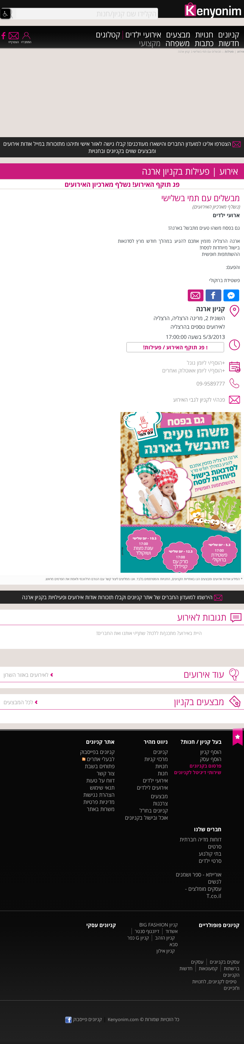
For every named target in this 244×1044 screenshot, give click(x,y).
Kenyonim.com (123, 1019)
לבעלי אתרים (100, 759)
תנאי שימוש (102, 787)
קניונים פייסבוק (87, 1019)
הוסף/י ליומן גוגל (204, 362)
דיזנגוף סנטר (147, 931)
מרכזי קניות (156, 759)
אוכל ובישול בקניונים (146, 817)
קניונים (228, 35)
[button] (5, 14)
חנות (163, 773)
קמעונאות (208, 968)
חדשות (228, 43)
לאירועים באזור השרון (26, 674)
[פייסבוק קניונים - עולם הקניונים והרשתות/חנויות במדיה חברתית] (3, 35)
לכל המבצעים (18, 702)
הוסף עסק (210, 759)
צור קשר (106, 773)
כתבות (204, 43)
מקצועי (150, 43)
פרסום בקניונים (205, 766)
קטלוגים (108, 35)
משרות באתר (101, 809)
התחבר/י (26, 42)
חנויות (204, 35)
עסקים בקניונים (225, 962)
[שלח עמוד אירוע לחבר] (196, 294)
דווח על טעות (100, 780)
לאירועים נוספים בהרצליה (198, 326)
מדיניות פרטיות (99, 801)
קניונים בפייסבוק (97, 751)
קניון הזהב (165, 938)
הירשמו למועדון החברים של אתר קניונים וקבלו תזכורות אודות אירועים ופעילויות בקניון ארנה (118, 597)
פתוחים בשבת (100, 766)
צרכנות (160, 803)
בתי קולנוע (210, 853)
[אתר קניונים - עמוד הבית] (238, 744)
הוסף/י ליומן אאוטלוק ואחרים (192, 370)
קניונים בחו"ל (154, 810)
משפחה (177, 43)
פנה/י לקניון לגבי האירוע (199, 399)
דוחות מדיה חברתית (200, 839)
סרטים (214, 846)
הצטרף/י (13, 42)
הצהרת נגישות (99, 794)
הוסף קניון (210, 751)
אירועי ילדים (143, 35)
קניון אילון (166, 951)
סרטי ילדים (210, 860)
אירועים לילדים (152, 787)
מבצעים (178, 35)
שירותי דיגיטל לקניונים (197, 772)
